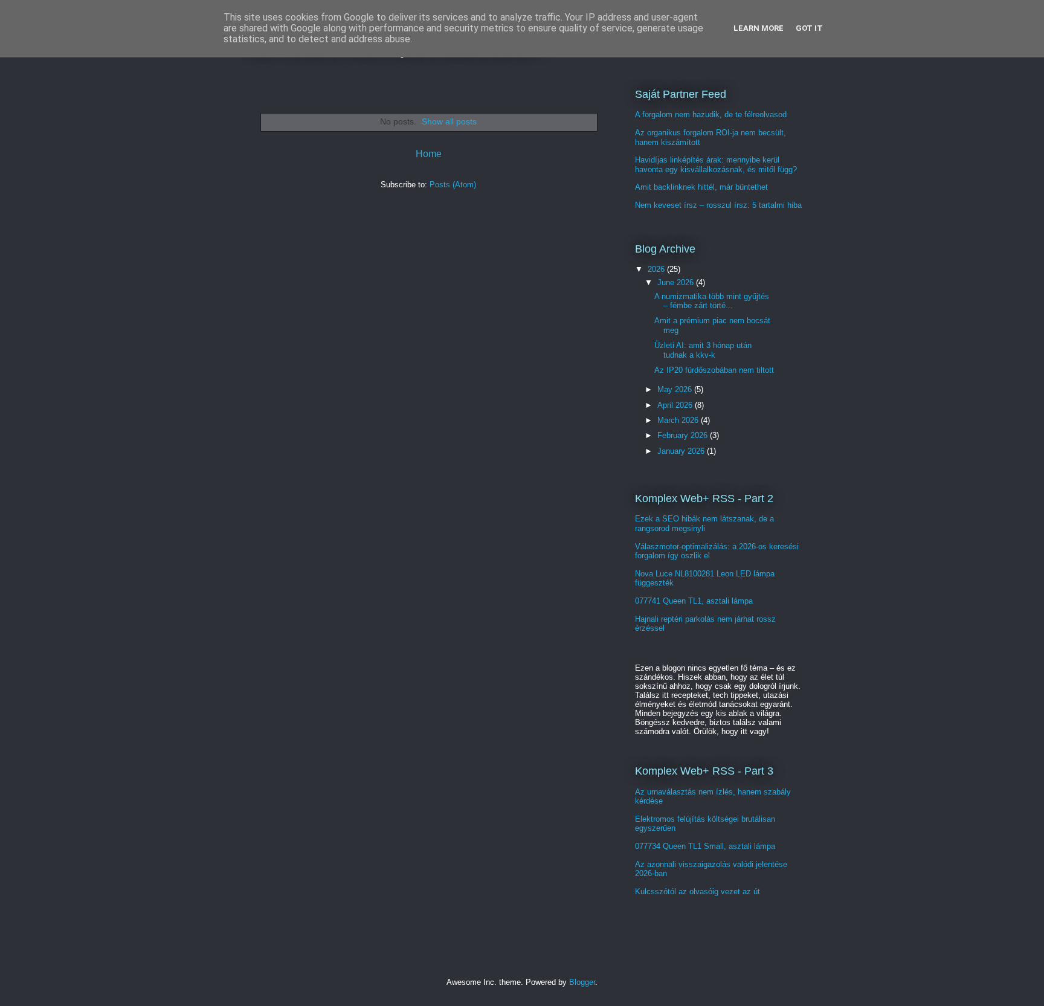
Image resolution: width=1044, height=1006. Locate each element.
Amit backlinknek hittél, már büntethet (701, 187)
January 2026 (682, 451)
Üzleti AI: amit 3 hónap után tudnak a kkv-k (703, 350)
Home (429, 154)
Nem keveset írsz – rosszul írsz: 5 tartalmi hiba (718, 205)
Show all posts (449, 121)
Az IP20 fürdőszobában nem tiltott (714, 370)
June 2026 (676, 282)
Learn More (758, 28)
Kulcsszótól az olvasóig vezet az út (697, 891)
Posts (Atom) (453, 184)
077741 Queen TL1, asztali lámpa (694, 600)
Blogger (582, 982)
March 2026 (679, 420)
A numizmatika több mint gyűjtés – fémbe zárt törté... (711, 301)
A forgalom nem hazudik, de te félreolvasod (711, 114)
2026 (657, 269)
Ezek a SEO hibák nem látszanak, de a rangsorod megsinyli (704, 523)
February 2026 (683, 435)
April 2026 (676, 405)
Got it (809, 28)
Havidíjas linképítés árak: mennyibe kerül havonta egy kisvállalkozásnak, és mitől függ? (716, 164)
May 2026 (675, 389)
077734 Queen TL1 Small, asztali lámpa (705, 846)
